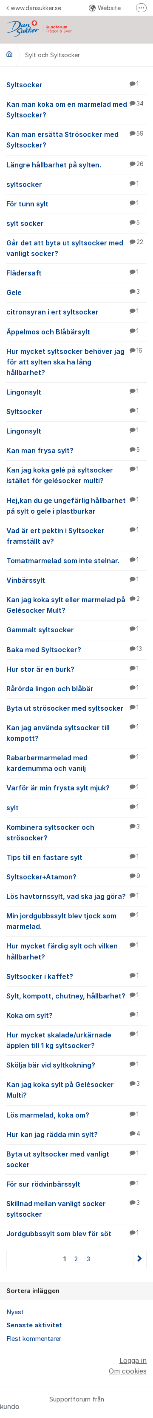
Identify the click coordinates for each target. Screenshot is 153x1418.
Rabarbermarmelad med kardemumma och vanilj (72, 763)
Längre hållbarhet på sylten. (75, 165)
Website (109, 7)
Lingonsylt (72, 392)
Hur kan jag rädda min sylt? (73, 1134)
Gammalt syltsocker (72, 630)
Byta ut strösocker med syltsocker (72, 708)
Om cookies (128, 1371)
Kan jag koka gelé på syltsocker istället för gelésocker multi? (72, 475)
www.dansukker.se (36, 7)
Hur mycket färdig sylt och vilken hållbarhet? (72, 951)
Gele (73, 292)
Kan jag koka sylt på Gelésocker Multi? (73, 1089)
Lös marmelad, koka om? (72, 1115)
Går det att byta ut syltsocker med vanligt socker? (74, 248)
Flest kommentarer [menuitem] (33, 1339)
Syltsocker (72, 85)
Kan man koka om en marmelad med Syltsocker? (75, 109)
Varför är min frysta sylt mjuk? (72, 788)
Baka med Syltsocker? (74, 649)
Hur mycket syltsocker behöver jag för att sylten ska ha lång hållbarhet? (74, 362)
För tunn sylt (72, 204)
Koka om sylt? (72, 1015)
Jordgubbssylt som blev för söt (72, 1233)
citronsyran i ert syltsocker (72, 312)
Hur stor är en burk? (72, 669)
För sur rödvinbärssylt (72, 1184)
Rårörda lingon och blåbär (72, 688)
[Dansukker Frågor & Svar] (9, 54)
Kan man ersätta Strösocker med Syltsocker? (75, 139)
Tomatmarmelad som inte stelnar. (72, 560)
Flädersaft (72, 273)
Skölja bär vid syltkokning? (72, 1065)
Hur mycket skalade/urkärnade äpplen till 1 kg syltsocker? (72, 1040)
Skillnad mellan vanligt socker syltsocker (73, 1208)
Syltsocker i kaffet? (72, 976)
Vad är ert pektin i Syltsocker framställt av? (72, 535)
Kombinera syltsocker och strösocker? (73, 832)
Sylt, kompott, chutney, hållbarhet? (72, 996)
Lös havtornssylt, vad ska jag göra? (72, 896)
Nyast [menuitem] (15, 1312)
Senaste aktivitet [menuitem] (34, 1325)
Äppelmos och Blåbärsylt (72, 332)
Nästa (139, 1259)
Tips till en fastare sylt (72, 857)
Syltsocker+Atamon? (73, 877)
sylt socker (73, 223)
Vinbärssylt (72, 580)
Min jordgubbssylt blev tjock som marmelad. (72, 921)
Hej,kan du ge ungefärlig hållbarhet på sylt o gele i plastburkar (72, 505)
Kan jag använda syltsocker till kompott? (72, 732)
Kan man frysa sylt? (73, 450)
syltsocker (72, 184)
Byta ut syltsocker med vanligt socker (72, 1159)
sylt (72, 808)
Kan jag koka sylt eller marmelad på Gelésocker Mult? (73, 604)
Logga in (133, 1360)
